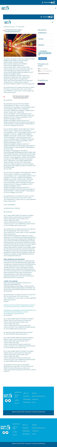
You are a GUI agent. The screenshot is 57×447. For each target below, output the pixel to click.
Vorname (40, 39)
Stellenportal (27, 402)
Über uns (25, 393)
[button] (55, 8)
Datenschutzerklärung (44, 52)
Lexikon (17, 400)
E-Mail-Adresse (42, 32)
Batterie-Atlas (17, 396)
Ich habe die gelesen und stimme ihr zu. (45, 52)
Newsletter (26, 396)
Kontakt (34, 393)
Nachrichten (17, 392)
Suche (34, 402)
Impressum (35, 399)
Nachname (41, 45)
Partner (17, 403)
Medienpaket (27, 399)
